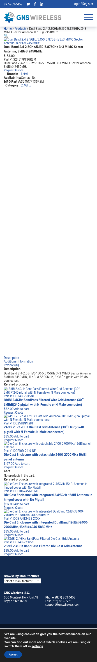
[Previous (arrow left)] (8, 331)
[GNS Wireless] (33, 17)
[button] (6, 35)
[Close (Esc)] (72, 5)
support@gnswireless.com (62, 604)
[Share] (82, 5)
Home (8, 28)
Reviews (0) (11, 364)
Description (11, 357)
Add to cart (21, 408)
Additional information (18, 361)
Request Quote (13, 70)
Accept (13, 654)
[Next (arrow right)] (89, 331)
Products (20, 28)
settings (37, 646)
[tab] (48, 357)
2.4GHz (26, 85)
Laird (24, 73)
